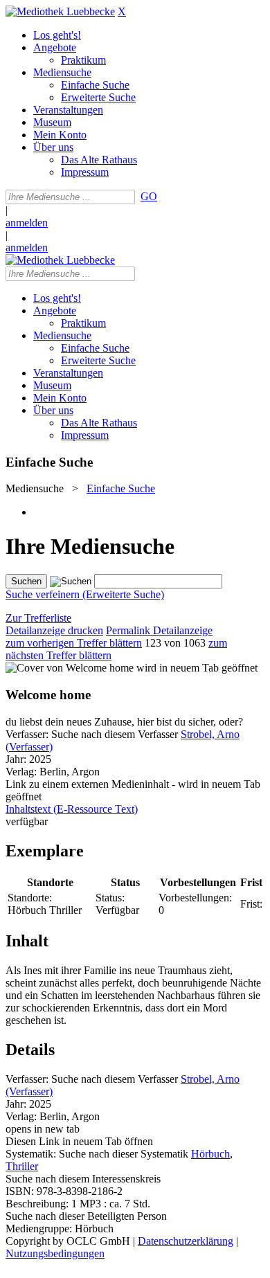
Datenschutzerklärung (185, 1241)
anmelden (27, 222)
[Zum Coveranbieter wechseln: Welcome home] (70, 668)
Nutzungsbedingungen (55, 1253)
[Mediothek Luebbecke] (60, 11)
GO (149, 196)
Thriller (22, 1166)
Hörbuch (210, 1154)
